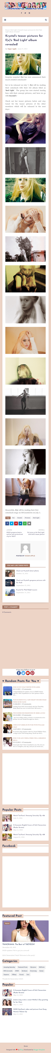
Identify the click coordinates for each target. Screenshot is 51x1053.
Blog (21, 1050)
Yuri (28, 974)
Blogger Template (39, 1050)
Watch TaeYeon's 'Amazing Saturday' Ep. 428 (29, 834)
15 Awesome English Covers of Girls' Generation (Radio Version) (29, 826)
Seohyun (24, 971)
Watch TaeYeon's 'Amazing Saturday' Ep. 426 (29, 815)
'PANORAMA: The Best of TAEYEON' (18, 944)
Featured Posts (22, 967)
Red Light (14, 30)
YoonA (21, 974)
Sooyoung (33, 971)
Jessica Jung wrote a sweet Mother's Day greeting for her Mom (30, 1001)
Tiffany (14, 974)
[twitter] (25, 13)
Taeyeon (6, 974)
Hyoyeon (33, 967)
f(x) (13, 518)
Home (7, 30)
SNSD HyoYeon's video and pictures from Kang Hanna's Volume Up (29, 1010)
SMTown (41, 967)
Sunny (41, 971)
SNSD (17, 971)
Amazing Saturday (9, 967)
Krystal (19, 518)
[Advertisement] (25, 778)
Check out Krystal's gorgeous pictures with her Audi (30, 582)
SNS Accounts (8, 971)
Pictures (27, 518)
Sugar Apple (12, 49)
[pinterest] (29, 13)
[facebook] (21, 13)
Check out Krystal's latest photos (27, 571)
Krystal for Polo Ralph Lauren (26, 590)
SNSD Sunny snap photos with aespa (26, 687)
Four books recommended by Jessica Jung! (29, 713)
